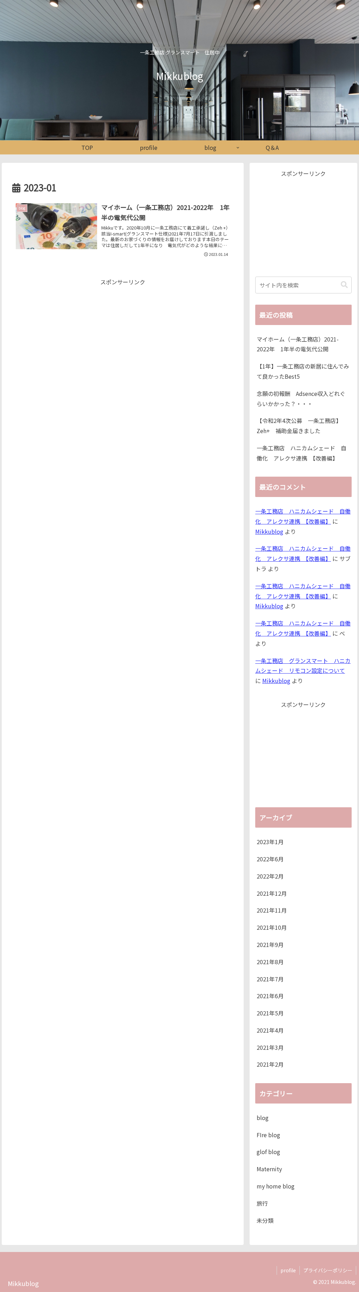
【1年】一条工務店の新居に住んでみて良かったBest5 (303, 371)
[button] (344, 285)
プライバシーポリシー (327, 1270)
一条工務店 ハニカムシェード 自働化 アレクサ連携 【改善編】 (301, 453)
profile (288, 1270)
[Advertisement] (122, 336)
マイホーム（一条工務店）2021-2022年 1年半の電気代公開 (298, 344)
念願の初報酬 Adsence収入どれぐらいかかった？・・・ (301, 398)
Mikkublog (269, 531)
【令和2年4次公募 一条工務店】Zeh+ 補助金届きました (299, 425)
